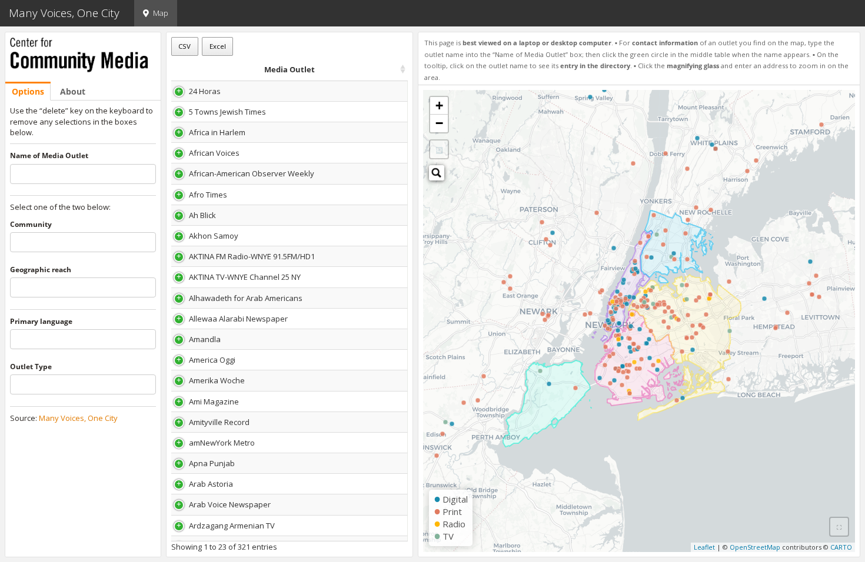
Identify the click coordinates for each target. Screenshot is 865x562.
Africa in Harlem (217, 132)
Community (31, 224)
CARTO (841, 547)
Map (160, 13)
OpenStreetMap (755, 547)
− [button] (439, 123)
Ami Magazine (214, 401)
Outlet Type (31, 367)
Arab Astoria (211, 484)
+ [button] (439, 105)
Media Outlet (289, 69)
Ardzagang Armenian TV (232, 525)
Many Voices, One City (78, 418)
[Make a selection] (839, 527)
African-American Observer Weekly (251, 173)
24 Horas (205, 91)
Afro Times (208, 194)
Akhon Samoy (213, 235)
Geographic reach (40, 270)
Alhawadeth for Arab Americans (245, 298)
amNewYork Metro (222, 442)
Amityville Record (219, 422)
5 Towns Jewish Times (227, 111)
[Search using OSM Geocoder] (436, 172)
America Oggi (212, 359)
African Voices (214, 153)
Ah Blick (202, 215)
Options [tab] (28, 91)
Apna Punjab (212, 463)
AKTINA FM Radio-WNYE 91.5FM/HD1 (252, 256)
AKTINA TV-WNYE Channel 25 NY (245, 277)
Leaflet (704, 547)
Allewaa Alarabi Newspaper (238, 318)
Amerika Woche (217, 380)
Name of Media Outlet (49, 155)
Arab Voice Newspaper (230, 504)
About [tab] (72, 91)
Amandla (205, 339)
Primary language (41, 321)
